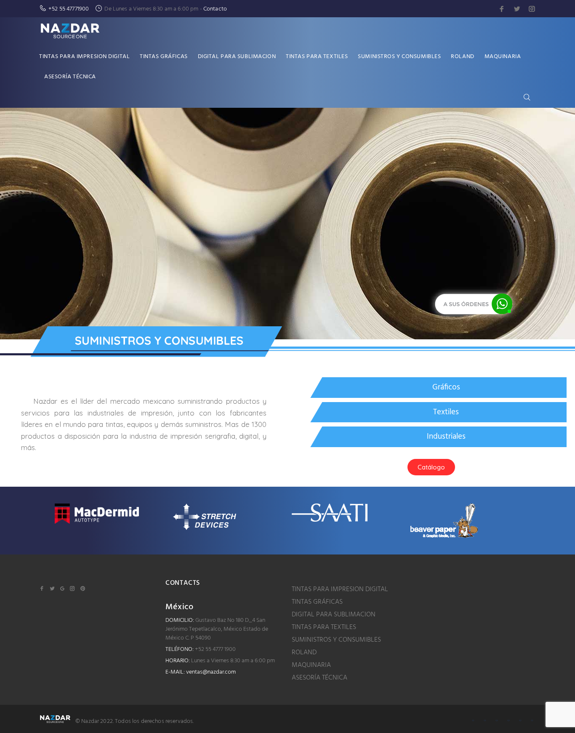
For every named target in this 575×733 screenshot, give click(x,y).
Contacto (215, 9)
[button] (431, 467)
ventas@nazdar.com (211, 672)
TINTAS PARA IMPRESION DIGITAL (340, 589)
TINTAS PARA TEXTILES (324, 627)
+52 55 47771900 (68, 9)
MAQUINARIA (311, 665)
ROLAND (304, 652)
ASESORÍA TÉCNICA (319, 677)
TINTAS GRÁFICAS (317, 602)
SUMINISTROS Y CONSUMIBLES (336, 639)
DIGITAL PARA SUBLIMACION (333, 614)
